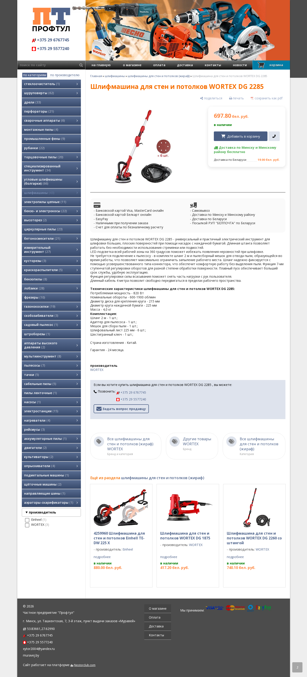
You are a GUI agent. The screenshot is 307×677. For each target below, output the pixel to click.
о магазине (132, 65)
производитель (42, 512)
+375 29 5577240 (52, 48)
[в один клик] (274, 136)
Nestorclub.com (84, 665)
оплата (159, 65)
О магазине (158, 608)
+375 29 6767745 (52, 40)
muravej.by (31, 655)
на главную (101, 65)
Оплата (154, 617)
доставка (185, 65)
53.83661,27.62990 (41, 629)
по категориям (34, 75)
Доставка (156, 626)
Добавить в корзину (243, 136)
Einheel (127, 549)
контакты (213, 65)
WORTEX (96, 369)
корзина (276, 65)
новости (240, 65)
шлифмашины (115, 76)
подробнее (102, 557)
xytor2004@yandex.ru (39, 649)
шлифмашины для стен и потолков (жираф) (159, 76)
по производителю (65, 75)
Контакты (156, 635)
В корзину (119, 576)
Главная (96, 76)
